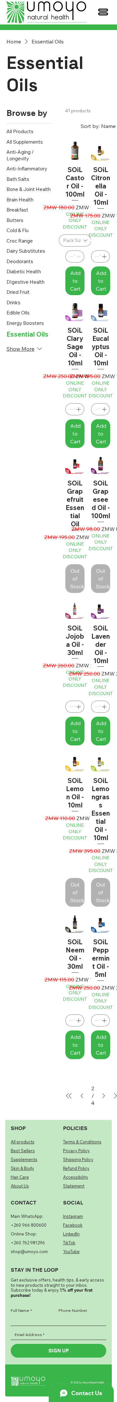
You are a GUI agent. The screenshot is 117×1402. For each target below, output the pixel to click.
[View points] (31, 12)
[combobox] (75, 240)
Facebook (73, 1225)
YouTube (71, 1251)
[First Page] (69, 1096)
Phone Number (72, 1310)
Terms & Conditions (82, 1141)
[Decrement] (70, 256)
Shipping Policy (78, 1159)
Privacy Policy (76, 1150)
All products (22, 1141)
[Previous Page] (82, 1096)
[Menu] (103, 12)
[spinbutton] (74, 256)
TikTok (69, 1242)
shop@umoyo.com (29, 1251)
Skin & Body (22, 1168)
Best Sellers (23, 1150)
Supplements (24, 1159)
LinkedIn (71, 1233)
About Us (20, 1185)
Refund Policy (76, 1168)
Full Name (21, 1310)
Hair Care (20, 1177)
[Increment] (79, 256)
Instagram (73, 1216)
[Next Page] (104, 1096)
